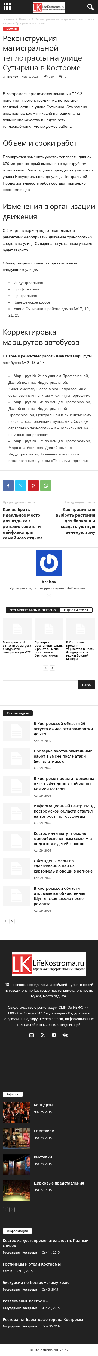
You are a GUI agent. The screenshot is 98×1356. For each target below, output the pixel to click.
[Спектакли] (16, 1138)
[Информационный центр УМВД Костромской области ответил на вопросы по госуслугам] (16, 813)
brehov (12, 76)
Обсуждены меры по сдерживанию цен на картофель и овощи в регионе (63, 866)
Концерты (43, 1104)
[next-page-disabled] (12, 1209)
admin (7, 1271)
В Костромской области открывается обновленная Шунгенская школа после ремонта (59, 896)
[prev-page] (45, 668)
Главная (8, 19)
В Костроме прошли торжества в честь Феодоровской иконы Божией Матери (80, 650)
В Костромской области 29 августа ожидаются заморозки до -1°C (17, 647)
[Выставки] (16, 1164)
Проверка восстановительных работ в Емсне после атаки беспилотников (49, 648)
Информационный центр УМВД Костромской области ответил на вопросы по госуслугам (64, 811)
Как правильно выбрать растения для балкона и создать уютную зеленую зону (75, 521)
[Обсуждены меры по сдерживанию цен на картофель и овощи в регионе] (16, 868)
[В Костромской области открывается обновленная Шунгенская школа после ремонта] (16, 896)
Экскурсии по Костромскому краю (36, 1282)
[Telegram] (55, 1036)
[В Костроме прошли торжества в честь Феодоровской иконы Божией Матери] (80, 629)
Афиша (13, 1094)
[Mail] (49, 596)
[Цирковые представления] (16, 1190)
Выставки (43, 1157)
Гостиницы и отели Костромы (32, 1264)
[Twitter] (20, 485)
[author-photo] (49, 563)
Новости (24, 19)
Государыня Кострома (20, 1252)
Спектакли (44, 1130)
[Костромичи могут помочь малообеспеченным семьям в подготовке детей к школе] (16, 841)
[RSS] (44, 1036)
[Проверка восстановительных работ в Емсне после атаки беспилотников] (49, 629)
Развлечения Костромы (25, 1301)
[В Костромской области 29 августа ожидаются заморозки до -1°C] (17, 629)
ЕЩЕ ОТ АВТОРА (76, 610)
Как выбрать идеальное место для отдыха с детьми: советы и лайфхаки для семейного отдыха (23, 523)
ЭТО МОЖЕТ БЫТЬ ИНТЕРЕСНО (33, 610)
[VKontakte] (66, 1036)
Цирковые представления (59, 1183)
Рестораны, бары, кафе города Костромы (43, 1319)
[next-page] (52, 668)
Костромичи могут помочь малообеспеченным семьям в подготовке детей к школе (63, 838)
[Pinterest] (33, 485)
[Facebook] (8, 485)
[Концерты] (16, 1112)
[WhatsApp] (45, 485)
